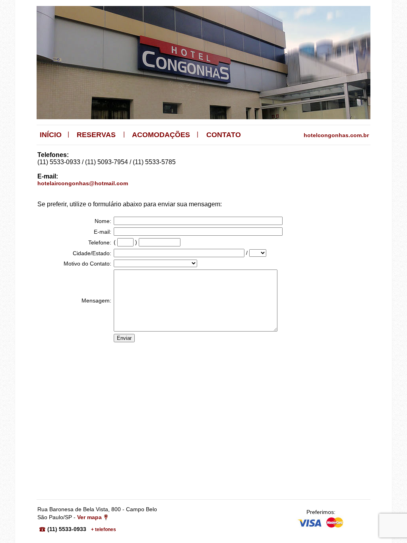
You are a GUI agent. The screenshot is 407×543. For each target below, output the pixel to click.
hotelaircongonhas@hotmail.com (82, 183)
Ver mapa (89, 517)
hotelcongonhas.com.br (336, 135)
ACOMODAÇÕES (161, 135)
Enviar (124, 338)
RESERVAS (96, 135)
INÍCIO (51, 135)
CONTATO (223, 135)
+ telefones (103, 529)
